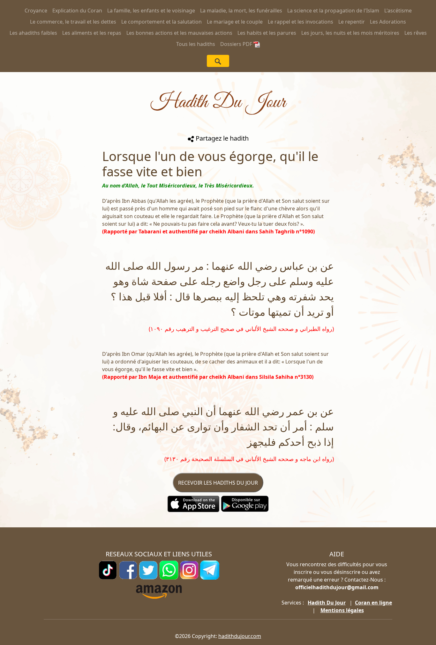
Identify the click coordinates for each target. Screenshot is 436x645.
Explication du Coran (77, 10)
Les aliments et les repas (91, 32)
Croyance (36, 10)
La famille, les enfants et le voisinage (151, 10)
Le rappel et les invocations (300, 21)
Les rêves (415, 32)
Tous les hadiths (195, 44)
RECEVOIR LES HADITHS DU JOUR (218, 482)
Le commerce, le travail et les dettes (73, 21)
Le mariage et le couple (235, 21)
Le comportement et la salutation (161, 21)
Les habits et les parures (266, 32)
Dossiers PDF (236, 44)
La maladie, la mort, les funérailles (241, 10)
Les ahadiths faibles (33, 32)
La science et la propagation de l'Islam (333, 10)
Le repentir (351, 21)
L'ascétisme (398, 10)
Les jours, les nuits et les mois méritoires (350, 32)
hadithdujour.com (239, 636)
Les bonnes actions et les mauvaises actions (179, 32)
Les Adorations (388, 21)
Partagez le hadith (221, 138)
